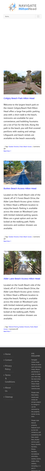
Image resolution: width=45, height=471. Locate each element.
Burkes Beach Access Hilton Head (20, 188)
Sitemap (8, 396)
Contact (8, 360)
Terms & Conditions (8, 378)
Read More (7, 151)
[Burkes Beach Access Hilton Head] (22, 173)
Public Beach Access (26, 146)
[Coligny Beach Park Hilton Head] (22, 82)
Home (8, 354)
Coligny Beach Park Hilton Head (19, 98)
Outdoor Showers (14, 146)
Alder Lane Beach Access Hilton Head (22, 278)
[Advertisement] (22, 44)
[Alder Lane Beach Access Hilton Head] (22, 263)
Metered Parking (14, 327)
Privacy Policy (8, 367)
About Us (8, 389)
